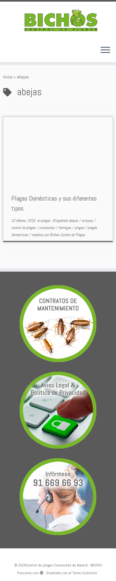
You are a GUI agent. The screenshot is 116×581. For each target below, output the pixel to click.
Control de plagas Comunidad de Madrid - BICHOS (64, 565)
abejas (74, 220)
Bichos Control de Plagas (67, 234)
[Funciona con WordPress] (41, 572)
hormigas (65, 227)
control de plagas (23, 227)
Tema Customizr (84, 573)
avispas (88, 220)
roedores (38, 234)
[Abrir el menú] (105, 50)
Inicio (8, 77)
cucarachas (47, 227)
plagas (46, 220)
